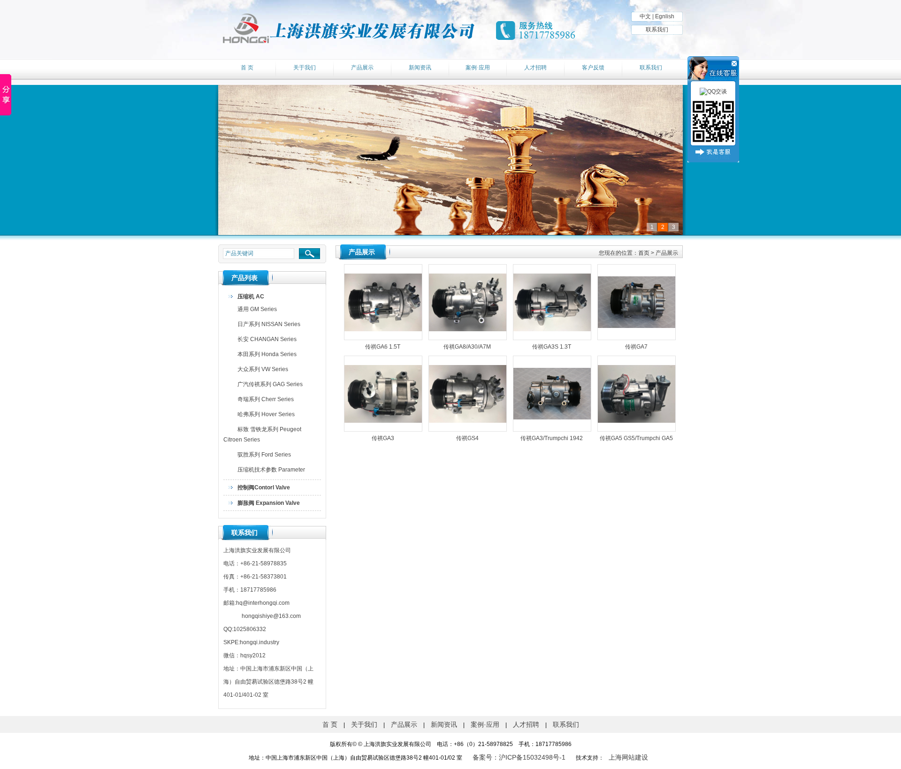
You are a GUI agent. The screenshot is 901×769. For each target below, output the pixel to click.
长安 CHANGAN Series (267, 339)
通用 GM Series (257, 309)
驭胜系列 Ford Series (264, 454)
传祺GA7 (636, 346)
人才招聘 (535, 67)
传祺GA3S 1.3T (551, 346)
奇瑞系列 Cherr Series (265, 399)
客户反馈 (593, 67)
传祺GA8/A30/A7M (467, 346)
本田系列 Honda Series (267, 354)
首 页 (247, 67)
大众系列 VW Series (262, 369)
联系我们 (657, 29)
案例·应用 (478, 67)
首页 (643, 253)
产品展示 (362, 67)
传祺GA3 (383, 438)
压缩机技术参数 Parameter (271, 469)
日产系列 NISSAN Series (268, 324)
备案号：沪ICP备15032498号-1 (519, 757)
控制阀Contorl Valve (263, 487)
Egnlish (664, 16)
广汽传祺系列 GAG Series (270, 384)
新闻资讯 (420, 67)
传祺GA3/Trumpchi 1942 (551, 438)
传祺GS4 (467, 438)
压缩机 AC (250, 296)
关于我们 (304, 67)
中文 (645, 16)
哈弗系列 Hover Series (266, 414)
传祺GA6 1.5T (382, 346)
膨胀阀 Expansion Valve (268, 503)
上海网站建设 (628, 757)
